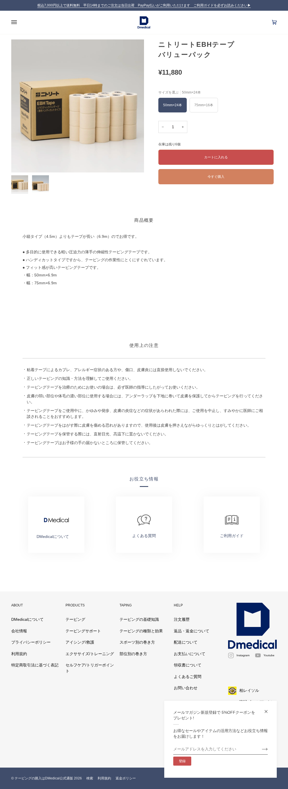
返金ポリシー (126, 778)
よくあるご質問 (187, 677)
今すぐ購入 (216, 176)
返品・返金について (191, 631)
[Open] (19, 22)
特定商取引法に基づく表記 (34, 665)
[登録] (260, 749)
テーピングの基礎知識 (139, 619)
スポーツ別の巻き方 (137, 642)
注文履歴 (182, 619)
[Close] (268, 709)
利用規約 (19, 654)
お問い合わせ (185, 688)
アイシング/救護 (80, 642)
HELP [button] (178, 605)
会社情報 (19, 631)
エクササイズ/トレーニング (90, 654)
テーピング (75, 619)
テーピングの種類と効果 (141, 631)
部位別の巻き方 (133, 654)
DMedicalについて (27, 619)
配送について (185, 642)
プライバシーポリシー (31, 642)
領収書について (187, 665)
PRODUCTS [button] (75, 605)
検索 (89, 778)
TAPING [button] (126, 605)
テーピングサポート (83, 631)
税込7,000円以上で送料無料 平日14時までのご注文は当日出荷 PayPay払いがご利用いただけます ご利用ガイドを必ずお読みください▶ (144, 5)
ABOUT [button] (17, 605)
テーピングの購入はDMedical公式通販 (44, 778)
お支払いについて (189, 654)
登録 (182, 761)
